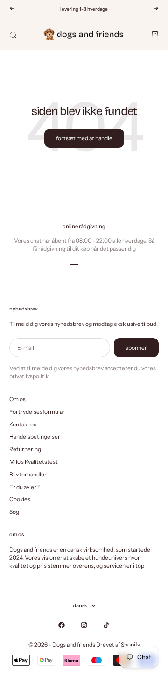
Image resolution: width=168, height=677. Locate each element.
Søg (14, 511)
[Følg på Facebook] (61, 625)
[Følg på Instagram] (84, 625)
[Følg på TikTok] (106, 625)
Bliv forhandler (28, 474)
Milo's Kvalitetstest (33, 461)
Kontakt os (22, 424)
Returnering (25, 449)
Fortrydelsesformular (37, 411)
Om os (17, 399)
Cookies (19, 499)
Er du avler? (24, 486)
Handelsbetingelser (34, 436)
